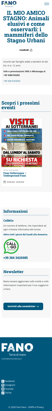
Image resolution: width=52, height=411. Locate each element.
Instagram (9, 384)
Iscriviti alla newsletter (21, 306)
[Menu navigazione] (47, 4)
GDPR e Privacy (36, 407)
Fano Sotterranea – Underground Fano (14, 174)
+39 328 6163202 (11, 80)
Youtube (8, 388)
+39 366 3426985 (15, 257)
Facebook (9, 381)
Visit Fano (21, 407)
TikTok (7, 392)
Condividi (24, 50)
